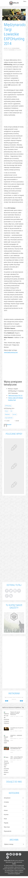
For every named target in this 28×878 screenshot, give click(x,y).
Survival (14, 414)
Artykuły (6, 802)
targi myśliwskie (9, 417)
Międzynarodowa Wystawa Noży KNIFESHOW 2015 (16, 748)
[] (7, 590)
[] (11, 590)
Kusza (6, 411)
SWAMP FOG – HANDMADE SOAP (16, 736)
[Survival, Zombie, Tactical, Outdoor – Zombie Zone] (14, 3)
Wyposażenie (7, 831)
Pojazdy (6, 823)
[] (11, 595)
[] (15, 590)
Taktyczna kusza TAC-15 (15, 395)
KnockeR (9, 48)
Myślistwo (7, 414)
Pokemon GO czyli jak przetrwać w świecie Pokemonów (15, 713)
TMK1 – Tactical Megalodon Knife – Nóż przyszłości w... (16, 757)
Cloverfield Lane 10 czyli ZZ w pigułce (16, 728)
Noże (5, 819)
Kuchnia (6, 814)
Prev (6, 700)
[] (7, 595)
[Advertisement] (16, 56)
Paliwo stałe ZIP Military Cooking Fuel (15, 399)
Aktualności (18, 49)
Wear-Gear (7, 827)
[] (19, 590)
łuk (11, 411)
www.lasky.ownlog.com (11, 352)
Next (21, 700)
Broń (5, 806)
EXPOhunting (8, 405)
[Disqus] (14, 517)
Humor (6, 810)
